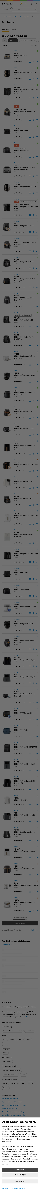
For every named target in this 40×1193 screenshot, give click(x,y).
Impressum (5, 1188)
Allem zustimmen (20, 1170)
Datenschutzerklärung (18, 1188)
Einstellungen (20, 1181)
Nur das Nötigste (20, 1175)
